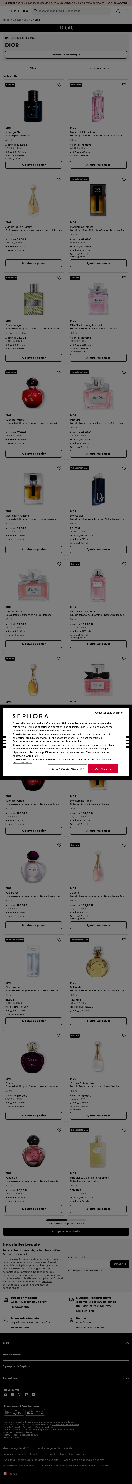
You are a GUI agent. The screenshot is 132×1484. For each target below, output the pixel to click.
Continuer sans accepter (109, 712)
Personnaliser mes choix (67, 768)
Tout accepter (103, 768)
